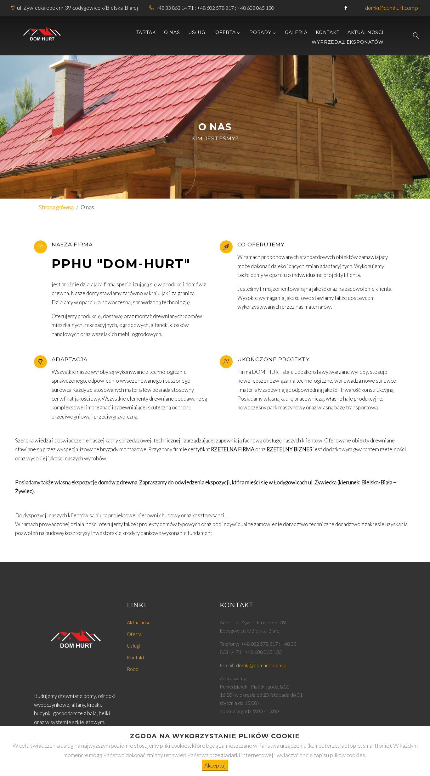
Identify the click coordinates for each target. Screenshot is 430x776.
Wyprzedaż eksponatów (348, 42)
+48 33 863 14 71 (175, 8)
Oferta (225, 32)
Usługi (197, 32)
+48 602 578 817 (215, 8)
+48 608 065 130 (255, 8)
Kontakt (327, 32)
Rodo (133, 669)
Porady (260, 32)
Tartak (146, 32)
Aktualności (366, 32)
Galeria (296, 32)
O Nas (172, 32)
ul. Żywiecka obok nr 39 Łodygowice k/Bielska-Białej (77, 7)
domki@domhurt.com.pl (392, 7)
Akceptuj (215, 765)
